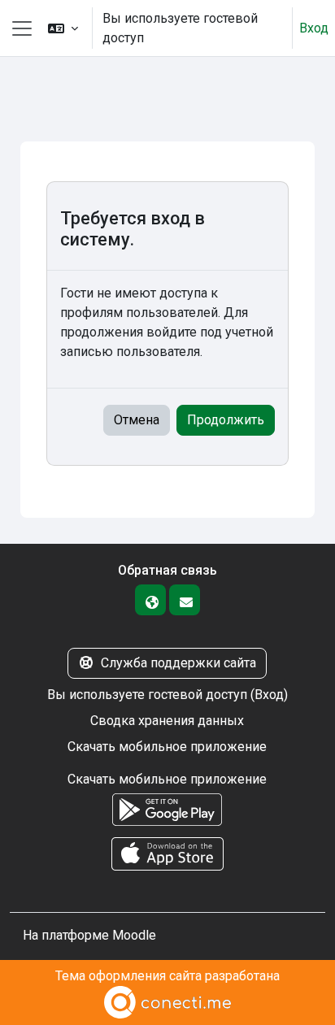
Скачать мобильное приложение (167, 746)
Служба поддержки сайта (178, 663)
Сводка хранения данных (167, 720)
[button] (63, 28)
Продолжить (225, 420)
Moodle (134, 935)
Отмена (136, 420)
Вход (313, 28)
